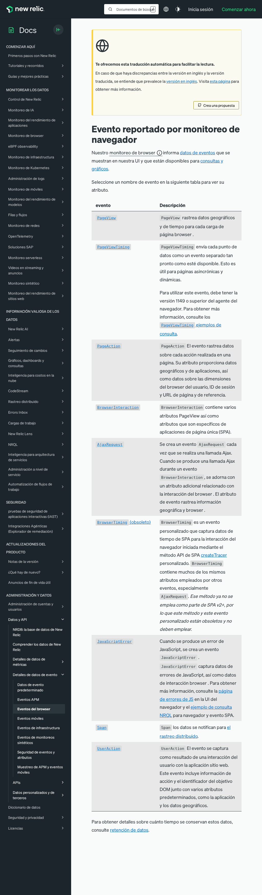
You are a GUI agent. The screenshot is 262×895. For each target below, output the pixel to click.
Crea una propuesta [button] (219, 105)
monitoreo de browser (132, 153)
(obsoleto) (124, 522)
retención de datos (129, 830)
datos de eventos (197, 152)
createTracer (214, 555)
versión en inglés (181, 81)
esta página (220, 81)
